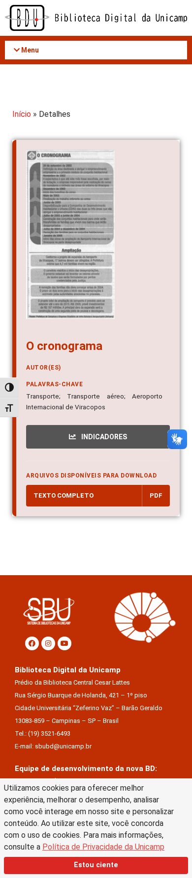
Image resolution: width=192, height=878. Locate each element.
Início (21, 114)
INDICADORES (103, 437)
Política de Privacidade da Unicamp (103, 846)
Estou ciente (96, 865)
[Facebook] (32, 643)
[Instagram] (48, 643)
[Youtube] (64, 643)
